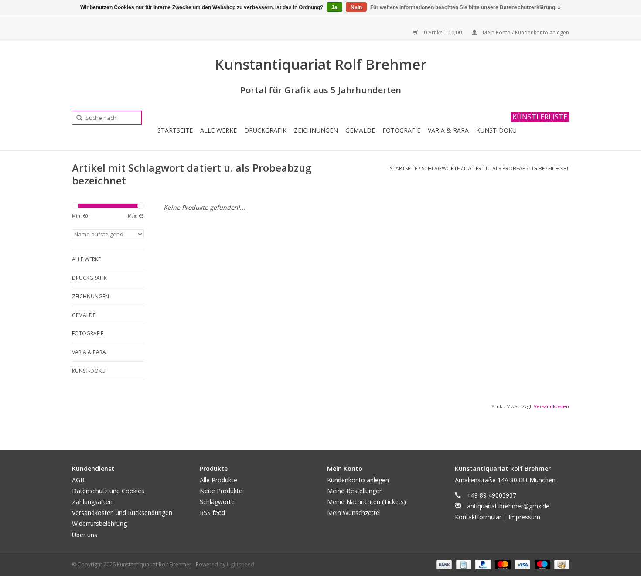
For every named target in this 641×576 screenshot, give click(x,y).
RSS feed (212, 512)
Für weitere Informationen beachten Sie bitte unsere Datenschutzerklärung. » (465, 7)
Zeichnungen (316, 130)
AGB (78, 480)
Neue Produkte (221, 491)
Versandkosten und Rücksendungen (122, 512)
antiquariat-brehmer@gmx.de (508, 506)
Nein (356, 7)
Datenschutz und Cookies (108, 491)
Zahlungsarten (92, 502)
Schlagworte (441, 168)
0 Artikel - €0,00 (443, 32)
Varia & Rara (448, 130)
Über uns (84, 535)
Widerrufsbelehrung (99, 523)
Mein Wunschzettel (354, 512)
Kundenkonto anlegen (358, 480)
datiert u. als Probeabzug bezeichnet (516, 168)
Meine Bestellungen (355, 491)
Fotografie (401, 130)
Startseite (175, 130)
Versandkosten (551, 406)
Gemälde (360, 130)
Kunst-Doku (496, 130)
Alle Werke (218, 130)
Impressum (524, 517)
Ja (334, 7)
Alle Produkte (218, 480)
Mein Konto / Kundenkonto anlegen (525, 32)
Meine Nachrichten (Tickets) (366, 502)
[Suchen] (76, 118)
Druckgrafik (265, 130)
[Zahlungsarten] (443, 564)
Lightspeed (240, 564)
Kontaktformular (478, 517)
